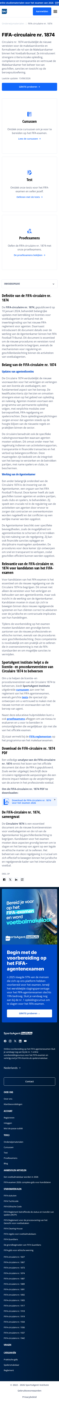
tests (25, 697)
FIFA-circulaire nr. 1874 (40, 23)
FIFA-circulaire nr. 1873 (14, 1267)
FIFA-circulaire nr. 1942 (14, 1338)
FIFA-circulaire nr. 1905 (14, 1300)
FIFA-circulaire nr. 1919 (14, 1316)
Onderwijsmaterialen (13, 23)
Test (6, 1152)
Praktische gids (11, 1359)
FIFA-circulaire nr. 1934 (14, 1322)
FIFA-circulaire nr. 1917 (14, 1305)
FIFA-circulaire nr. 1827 (14, 1256)
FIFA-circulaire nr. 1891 (14, 1289)
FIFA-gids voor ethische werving (18, 1250)
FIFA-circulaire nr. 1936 (14, 1327)
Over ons (8, 1099)
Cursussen (9, 1147)
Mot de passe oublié (13, 1128)
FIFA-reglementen (40, 736)
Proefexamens (10, 1158)
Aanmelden (42, 11)
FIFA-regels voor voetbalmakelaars (20, 1234)
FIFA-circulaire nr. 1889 (14, 1284)
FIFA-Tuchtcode (11, 1201)
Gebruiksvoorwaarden (29, 1390)
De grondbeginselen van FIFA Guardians (22, 1244)
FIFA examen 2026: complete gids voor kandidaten (27, 1182)
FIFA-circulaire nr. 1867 (14, 1262)
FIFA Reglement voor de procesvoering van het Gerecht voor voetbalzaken (26, 1222)
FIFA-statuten (10, 1195)
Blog (6, 1163)
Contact (29, 1081)
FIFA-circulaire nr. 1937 (14, 1332)
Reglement (9, 1370)
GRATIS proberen (28, 86)
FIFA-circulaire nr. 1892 (14, 1294)
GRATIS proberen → (29, 1013)
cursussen (22, 689)
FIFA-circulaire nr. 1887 (14, 1278)
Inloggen (8, 1123)
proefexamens (16, 719)
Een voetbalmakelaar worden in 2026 (21, 1176)
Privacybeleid (29, 1397)
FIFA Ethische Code (13, 1206)
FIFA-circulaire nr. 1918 (14, 1311)
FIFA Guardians (11, 1239)
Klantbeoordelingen (13, 1104)
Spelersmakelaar (11, 1364)
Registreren (9, 1117)
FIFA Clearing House (13, 1228)
